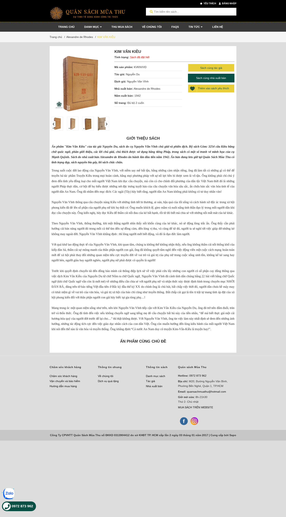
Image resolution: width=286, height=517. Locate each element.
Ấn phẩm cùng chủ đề (143, 341)
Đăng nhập (228, 3)
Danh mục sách (155, 376)
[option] (57, 124)
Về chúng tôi (105, 376)
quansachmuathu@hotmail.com (206, 391)
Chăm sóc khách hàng (63, 376)
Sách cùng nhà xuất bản (211, 78)
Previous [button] (53, 124)
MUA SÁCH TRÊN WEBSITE (195, 407)
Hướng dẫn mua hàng (63, 386)
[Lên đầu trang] (275, 498)
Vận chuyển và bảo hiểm (65, 381)
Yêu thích (209, 3)
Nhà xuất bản (154, 386)
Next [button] (107, 124)
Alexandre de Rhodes (147, 88)
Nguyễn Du (133, 74)
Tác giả (150, 381)
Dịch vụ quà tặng (108, 381)
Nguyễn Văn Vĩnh (138, 81)
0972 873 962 (197, 375)
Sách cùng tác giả (211, 67)
